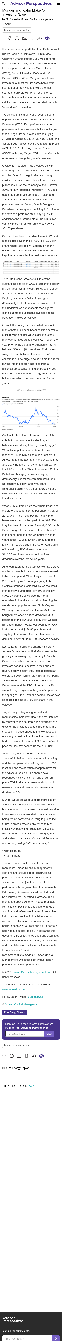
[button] (9, 38)
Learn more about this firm (16, 30)
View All (32, 1086)
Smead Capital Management (37, 19)
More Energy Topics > (14, 1012)
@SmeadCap (35, 996)
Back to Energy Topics (15, 1068)
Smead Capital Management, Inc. (32, 972)
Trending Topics (14, 1085)
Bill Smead (12, 19)
